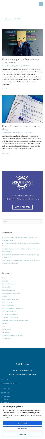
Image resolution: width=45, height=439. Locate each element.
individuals (5, 396)
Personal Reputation (9, 311)
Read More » (6, 89)
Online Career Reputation (10, 299)
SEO (3, 326)
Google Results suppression (11, 293)
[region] (22, 421)
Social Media (6, 66)
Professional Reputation (10, 314)
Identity (4, 296)
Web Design (6, 332)
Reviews (5, 323)
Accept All (22, 423)
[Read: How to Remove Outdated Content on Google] (22, 109)
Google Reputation (8, 132)
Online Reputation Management (13, 308)
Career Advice (6, 287)
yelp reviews (6, 338)
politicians (5, 402)
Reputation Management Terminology (15, 320)
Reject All (22, 434)
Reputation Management (10, 317)
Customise (22, 429)
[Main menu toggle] (41, 4)
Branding (5, 281)
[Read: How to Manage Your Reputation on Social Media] (22, 42)
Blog (3, 278)
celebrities (5, 399)
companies (5, 393)
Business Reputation (9, 284)
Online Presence (7, 302)
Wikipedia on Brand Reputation (12, 335)
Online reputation (8, 305)
